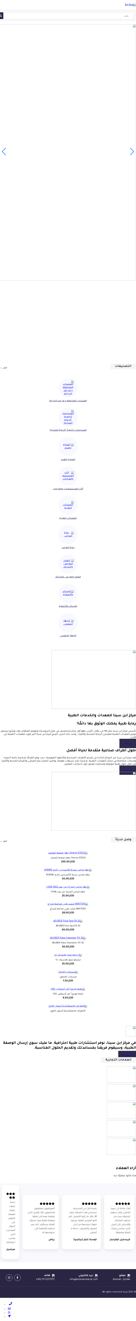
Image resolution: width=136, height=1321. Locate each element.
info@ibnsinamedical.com (84, 1279)
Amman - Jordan (121, 1279)
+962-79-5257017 (45, 1279)
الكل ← (3, 368)
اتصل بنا (127, 1055)
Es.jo (125, 1292)
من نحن (128, 743)
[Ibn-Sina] (130, 5)
